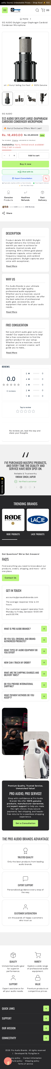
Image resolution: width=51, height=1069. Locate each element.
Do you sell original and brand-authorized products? (20, 640)
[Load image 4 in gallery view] (43, 98)
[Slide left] (16, 487)
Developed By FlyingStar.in (27, 1053)
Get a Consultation (25, 823)
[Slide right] (34, 487)
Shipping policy (32, 1061)
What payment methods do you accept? (19, 696)
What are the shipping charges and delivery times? (21, 674)
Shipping (15, 140)
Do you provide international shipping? (18, 685)
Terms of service (25, 1064)
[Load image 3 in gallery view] (31, 98)
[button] (5, 10)
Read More (11, 266)
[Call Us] (8, 1061)
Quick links (8, 1008)
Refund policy (16, 1061)
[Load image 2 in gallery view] (19, 98)
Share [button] (9, 213)
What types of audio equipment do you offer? (21, 651)
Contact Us (10, 578)
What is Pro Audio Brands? (17, 628)
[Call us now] (46, 178)
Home (25, 19)
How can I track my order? (17, 662)
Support (6, 1018)
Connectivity (9, 1038)
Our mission (9, 1028)
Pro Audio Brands (19, 1050)
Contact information (32, 1058)
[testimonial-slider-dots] (21, 487)
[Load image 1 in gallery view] (7, 98)
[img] (11, 385)
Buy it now (25, 164)
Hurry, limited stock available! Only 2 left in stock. (23, 146)
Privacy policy (14, 1058)
